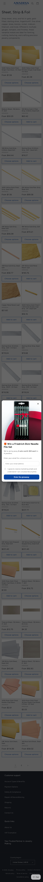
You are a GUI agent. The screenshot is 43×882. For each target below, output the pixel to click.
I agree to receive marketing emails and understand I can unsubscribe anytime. (22, 470)
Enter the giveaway (21, 477)
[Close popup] (38, 404)
